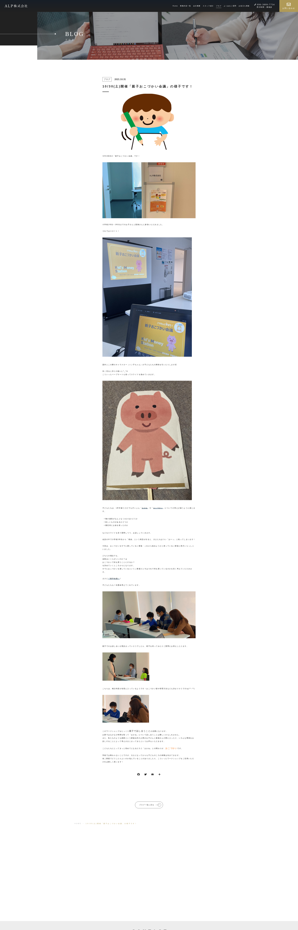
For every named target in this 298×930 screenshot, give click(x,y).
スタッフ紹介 (208, 6)
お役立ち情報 (244, 6)
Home (175, 6)
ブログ (218, 6)
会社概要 (196, 6)
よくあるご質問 (230, 6)
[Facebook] (138, 775)
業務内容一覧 (185, 6)
